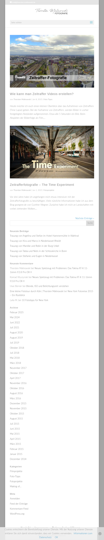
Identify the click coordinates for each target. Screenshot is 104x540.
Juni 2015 (15, 429)
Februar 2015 (17, 449)
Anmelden (15, 499)
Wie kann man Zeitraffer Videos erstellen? (42, 94)
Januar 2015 (16, 454)
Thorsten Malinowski (22, 99)
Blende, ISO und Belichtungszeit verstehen (47, 286)
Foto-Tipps (48, 99)
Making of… (15, 486)
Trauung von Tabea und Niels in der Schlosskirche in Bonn (38, 251)
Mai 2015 (15, 434)
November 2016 (18, 383)
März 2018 (15, 363)
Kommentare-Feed (19, 509)
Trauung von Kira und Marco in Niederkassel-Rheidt (35, 241)
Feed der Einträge (19, 504)
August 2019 (16, 338)
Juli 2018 (14, 353)
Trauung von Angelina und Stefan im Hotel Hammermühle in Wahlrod (44, 236)
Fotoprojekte (49, 190)
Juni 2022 (15, 322)
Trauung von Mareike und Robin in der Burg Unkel (34, 246)
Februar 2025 (17, 312)
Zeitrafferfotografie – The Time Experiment (42, 184)
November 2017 (18, 368)
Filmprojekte (16, 471)
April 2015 (15, 439)
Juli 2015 (14, 424)
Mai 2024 (15, 317)
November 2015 (18, 408)
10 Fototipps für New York (35, 300)
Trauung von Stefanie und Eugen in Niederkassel (34, 256)
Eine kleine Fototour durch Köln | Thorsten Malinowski (36, 291)
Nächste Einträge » (84, 218)
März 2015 (15, 444)
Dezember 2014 (18, 459)
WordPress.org (17, 514)
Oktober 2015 (17, 414)
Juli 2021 (14, 327)
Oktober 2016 (17, 388)
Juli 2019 (14, 343)
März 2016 (15, 398)
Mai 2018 (15, 358)
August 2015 (16, 419)
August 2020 (16, 332)
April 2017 (15, 378)
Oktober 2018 (17, 348)
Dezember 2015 (18, 403)
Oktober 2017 (17, 373)
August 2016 (16, 393)
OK (56, 537)
